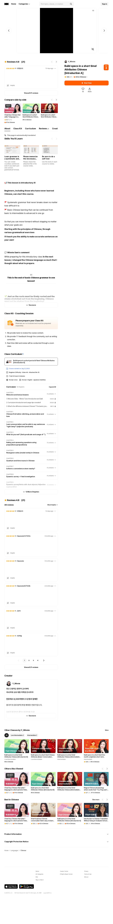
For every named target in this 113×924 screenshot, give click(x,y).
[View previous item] (52, 138)
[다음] (44, 660)
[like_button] (7, 85)
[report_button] (55, 68)
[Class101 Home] (6, 4)
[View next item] (56, 138)
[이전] (18, 660)
